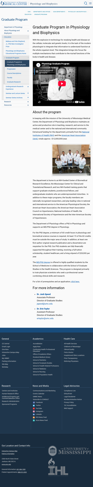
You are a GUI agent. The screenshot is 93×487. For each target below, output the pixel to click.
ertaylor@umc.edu (45, 318)
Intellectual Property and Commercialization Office (11, 397)
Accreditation (37, 344)
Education (28, 14)
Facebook (39, 402)
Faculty (9, 78)
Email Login (6, 347)
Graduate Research (14, 82)
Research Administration (10, 401)
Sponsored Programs (9, 404)
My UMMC (5, 358)
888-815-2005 (22, 472)
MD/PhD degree (43, 262)
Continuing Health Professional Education (44, 350)
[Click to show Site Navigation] (90, 3)
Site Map (5, 364)
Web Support (68, 408)
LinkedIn (38, 414)
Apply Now (36, 347)
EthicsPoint (68, 394)
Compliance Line (70, 391)
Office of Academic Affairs (42, 354)
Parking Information (9, 361)
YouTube (38, 408)
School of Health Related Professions (46, 366)
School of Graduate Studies (42, 363)
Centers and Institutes (9, 391)
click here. (75, 282)
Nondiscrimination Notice (73, 399)
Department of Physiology (13, 27)
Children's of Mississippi (72, 347)
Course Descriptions (14, 73)
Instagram (39, 411)
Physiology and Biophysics (44, 3)
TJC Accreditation (70, 405)
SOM (29, 11)
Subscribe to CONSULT (41, 399)
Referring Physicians (71, 361)
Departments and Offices (41, 11)
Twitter (38, 405)
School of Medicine (39, 369)
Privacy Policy (69, 402)
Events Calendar (38, 394)
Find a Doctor (68, 352)
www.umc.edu (6, 464)
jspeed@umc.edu (45, 304)
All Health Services (70, 344)
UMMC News (37, 397)
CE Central (5, 344)
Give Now (5, 349)
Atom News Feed (41, 420)
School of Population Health (43, 375)
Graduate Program (40, 14)
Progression (11, 69)
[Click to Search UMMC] (86, 3)
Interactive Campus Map (10, 352)
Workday (5, 367)
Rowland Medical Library (41, 357)
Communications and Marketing (44, 391)
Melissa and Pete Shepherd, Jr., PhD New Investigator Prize (15, 44)
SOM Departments (59, 11)
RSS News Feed (41, 417)
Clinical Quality (69, 349)
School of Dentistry (39, 360)
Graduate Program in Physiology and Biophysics (16, 63)
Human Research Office (10, 394)
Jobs (3, 355)
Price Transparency (70, 358)
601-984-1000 (21, 469)
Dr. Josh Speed (44, 294)
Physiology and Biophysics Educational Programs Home (16, 52)
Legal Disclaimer (69, 397)
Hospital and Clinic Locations (74, 355)
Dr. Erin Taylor (43, 309)
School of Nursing (39, 372)
